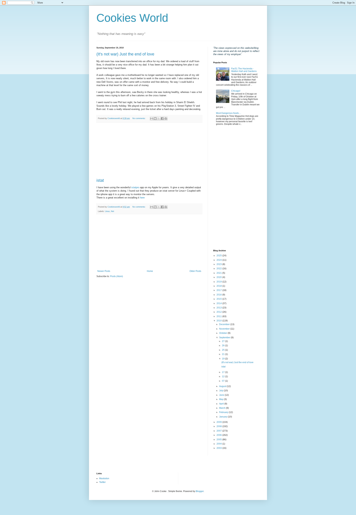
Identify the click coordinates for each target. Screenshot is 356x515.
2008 (219, 426)
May (221, 399)
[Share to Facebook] (162, 118)
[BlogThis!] (155, 118)
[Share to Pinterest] (166, 118)
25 (223, 350)
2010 (219, 320)
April (221, 403)
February (224, 412)
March (222, 408)
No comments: (139, 118)
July (221, 390)
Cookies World (132, 18)
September (225, 337)
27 (223, 341)
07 (223, 381)
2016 (219, 294)
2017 (219, 290)
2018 (219, 286)
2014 (219, 303)
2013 (219, 307)
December (224, 324)
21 (223, 354)
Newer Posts (103, 271)
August (223, 386)
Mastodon (104, 478)
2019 (219, 281)
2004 (219, 443)
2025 (219, 255)
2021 (219, 273)
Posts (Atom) (116, 276)
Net (112, 211)
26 (223, 345)
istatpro (135, 187)
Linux (107, 211)
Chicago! (235, 91)
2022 (219, 268)
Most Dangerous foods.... (228, 113)
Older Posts (195, 271)
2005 (219, 439)
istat (100, 180)
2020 (219, 277)
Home (150, 271)
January (223, 416)
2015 (219, 299)
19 (223, 358)
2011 (219, 316)
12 (223, 376)
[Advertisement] (149, 150)
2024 (219, 260)
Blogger (200, 491)
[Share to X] (159, 118)
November (224, 329)
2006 (219, 435)
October (223, 333)
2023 (219, 264)
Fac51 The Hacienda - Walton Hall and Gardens (244, 70)
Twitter (102, 482)
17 (223, 372)
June (222, 395)
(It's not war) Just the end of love (125, 54)
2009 (219, 422)
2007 (219, 431)
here (142, 197)
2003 (219, 448)
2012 (219, 312)
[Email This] (152, 118)
